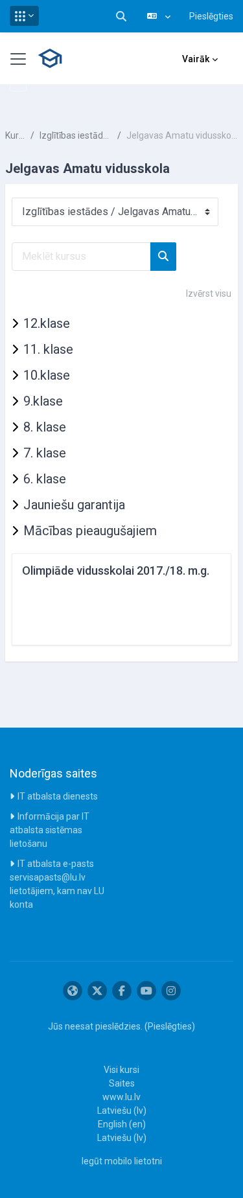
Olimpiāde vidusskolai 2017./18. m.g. (115, 570)
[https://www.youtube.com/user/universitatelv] (146, 990)
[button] (24, 16)
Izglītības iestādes (76, 135)
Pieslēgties (211, 16)
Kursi (15, 135)
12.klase (46, 323)
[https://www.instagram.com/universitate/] (171, 990)
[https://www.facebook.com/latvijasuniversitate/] (122, 990)
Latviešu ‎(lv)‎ (121, 1110)
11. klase (48, 349)
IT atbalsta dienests (57, 796)
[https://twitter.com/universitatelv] (97, 990)
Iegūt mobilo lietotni (122, 1161)
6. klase (44, 479)
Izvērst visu (208, 293)
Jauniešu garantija (74, 505)
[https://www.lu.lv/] (72, 990)
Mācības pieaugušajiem (90, 530)
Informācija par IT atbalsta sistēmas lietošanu (49, 830)
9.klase (43, 401)
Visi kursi (121, 1070)
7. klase (44, 453)
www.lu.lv (121, 1097)
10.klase (46, 375)
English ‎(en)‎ (122, 1124)
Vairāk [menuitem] (195, 59)
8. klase (44, 427)
